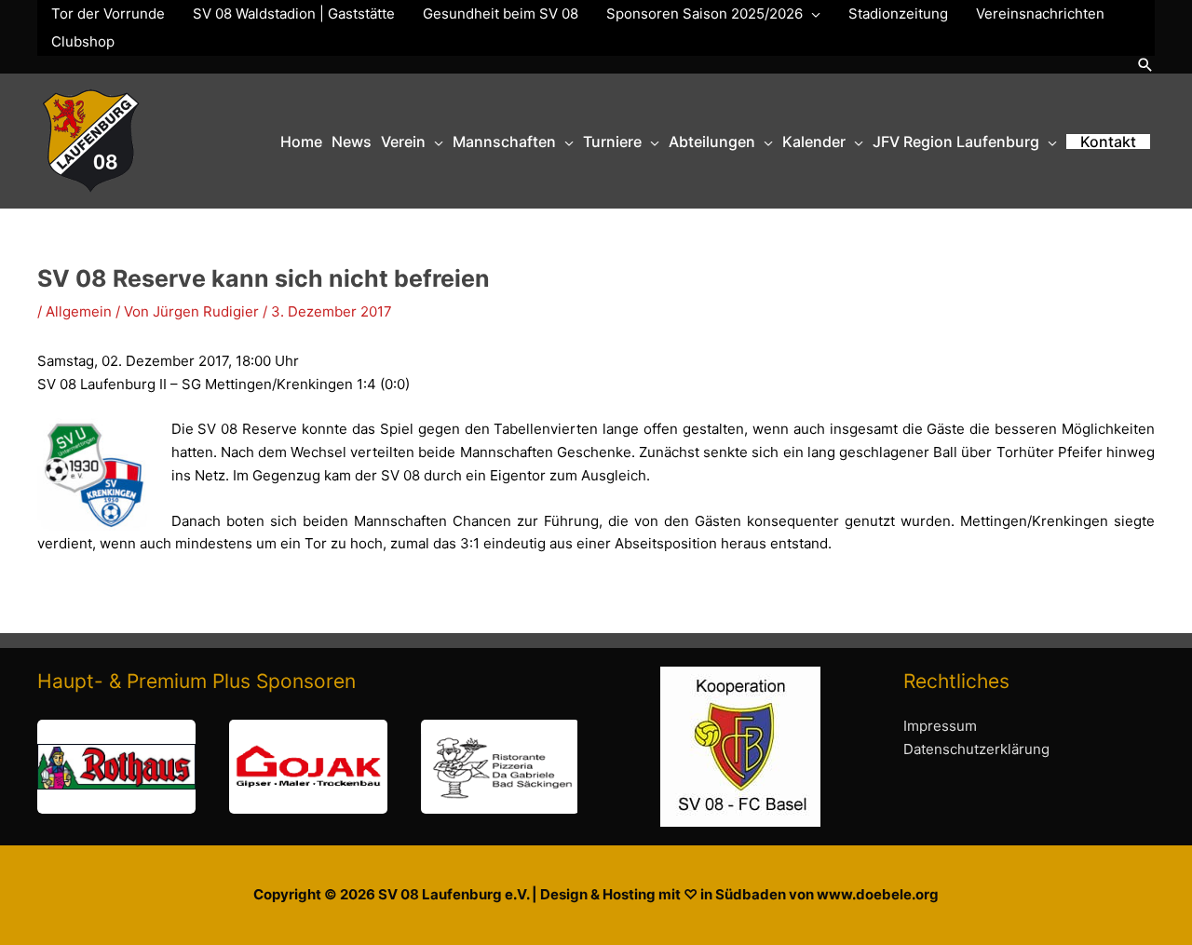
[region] (307, 766)
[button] (1145, 65)
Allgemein (79, 311)
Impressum (940, 726)
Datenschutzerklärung (976, 749)
